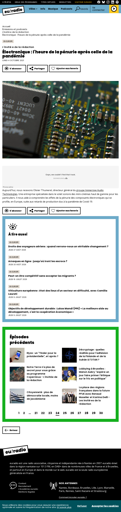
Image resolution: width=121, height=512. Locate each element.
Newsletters (65, 2)
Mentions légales (26, 491)
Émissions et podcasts (14, 29)
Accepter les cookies (105, 506)
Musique (53, 9)
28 (86, 413)
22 (43, 413)
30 (101, 413)
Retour (14, 430)
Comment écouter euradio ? (73, 497)
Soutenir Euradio (83, 2)
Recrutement (24, 486)
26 (72, 413)
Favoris (84, 9)
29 (93, 413)
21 (36, 413)
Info (42, 9)
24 (57, 413)
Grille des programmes (26, 2)
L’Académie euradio (28, 489)
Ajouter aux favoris (67, 68)
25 (65, 413)
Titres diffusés (48, 2)
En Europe (8, 41)
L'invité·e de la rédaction (15, 32)
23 (50, 413)
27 (79, 413)
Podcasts (66, 9)
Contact (22, 483)
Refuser (82, 506)
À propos (6, 2)
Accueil (6, 26)
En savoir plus (64, 507)
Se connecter (98, 9)
